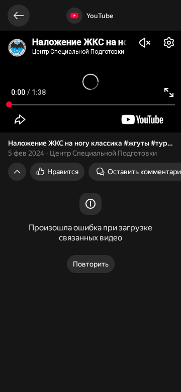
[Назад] (19, 16)
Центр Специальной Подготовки (103, 153)
